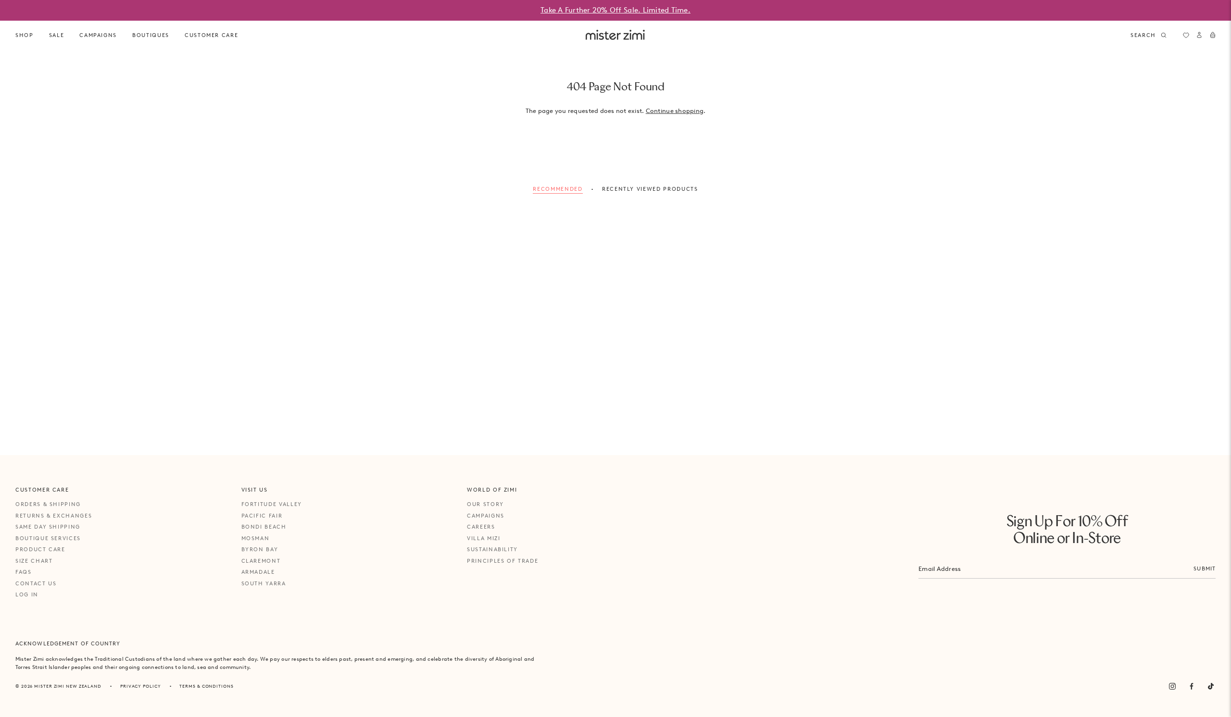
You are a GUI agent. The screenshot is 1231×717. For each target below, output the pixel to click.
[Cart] (1212, 35)
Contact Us (36, 583)
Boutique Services (48, 538)
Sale (56, 35)
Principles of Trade (502, 560)
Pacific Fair (262, 515)
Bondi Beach (264, 526)
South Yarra (263, 583)
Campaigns (485, 515)
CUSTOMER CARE (211, 35)
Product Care (40, 549)
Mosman (255, 538)
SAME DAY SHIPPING (47, 526)
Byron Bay (259, 549)
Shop (24, 35)
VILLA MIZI (484, 538)
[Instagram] (1172, 686)
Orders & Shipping (48, 504)
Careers (481, 526)
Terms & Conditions (206, 686)
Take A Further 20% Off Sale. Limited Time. (615, 10)
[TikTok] (1210, 686)
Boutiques (150, 35)
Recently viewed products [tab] (650, 188)
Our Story (485, 504)
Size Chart (34, 560)
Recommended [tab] (557, 188)
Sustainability (492, 549)
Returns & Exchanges (53, 515)
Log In (26, 594)
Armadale (258, 572)
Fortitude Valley (271, 504)
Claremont (261, 560)
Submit (1204, 568)
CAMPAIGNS (98, 35)
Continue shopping (674, 110)
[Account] (1199, 35)
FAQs (23, 572)
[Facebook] (1191, 686)
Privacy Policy (140, 686)
